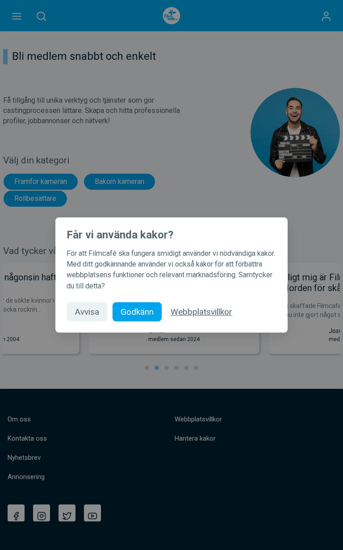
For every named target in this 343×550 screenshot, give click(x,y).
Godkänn (137, 312)
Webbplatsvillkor (201, 312)
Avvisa (87, 312)
